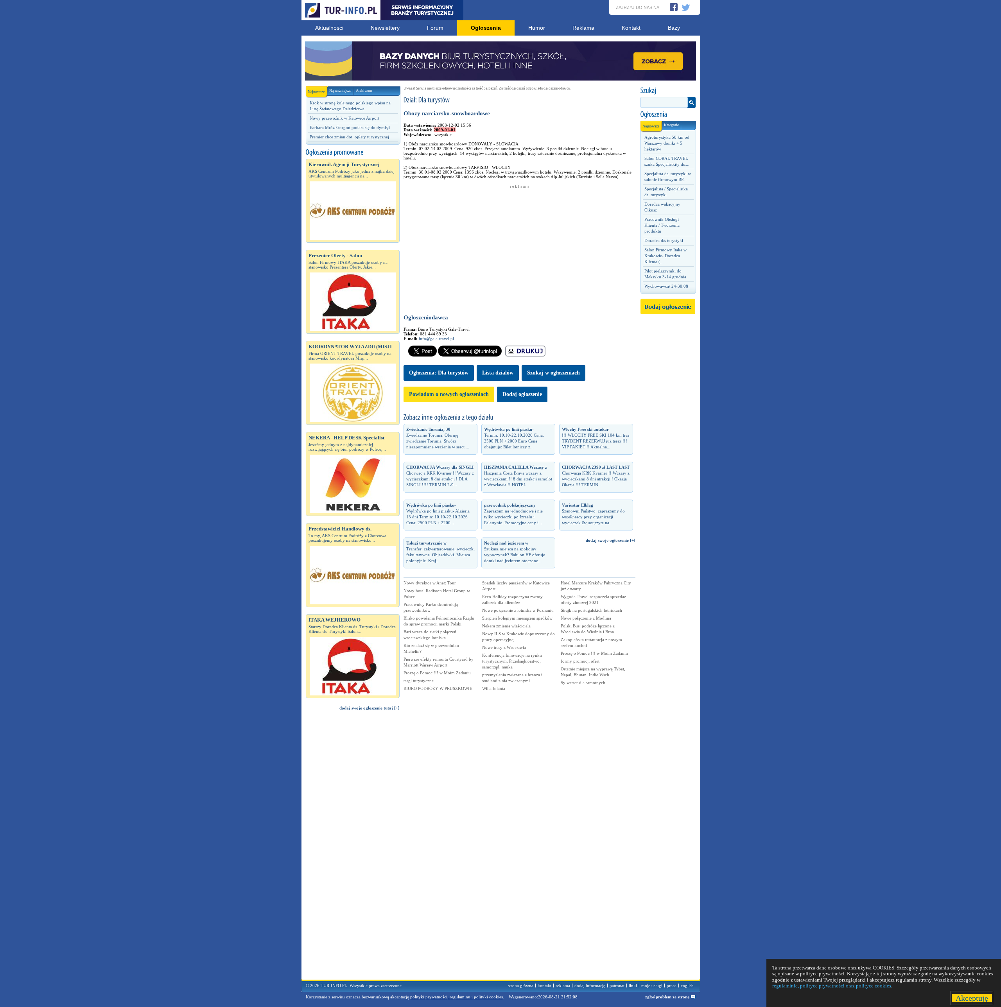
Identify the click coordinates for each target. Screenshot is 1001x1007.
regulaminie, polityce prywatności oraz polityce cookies (831, 986)
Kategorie (671, 125)
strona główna (520, 985)
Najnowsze (316, 92)
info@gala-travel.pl (436, 338)
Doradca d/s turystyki (663, 240)
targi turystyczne (419, 680)
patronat (617, 985)
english (687, 985)
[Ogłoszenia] (667, 114)
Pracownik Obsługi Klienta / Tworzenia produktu (662, 225)
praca (671, 985)
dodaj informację (589, 985)
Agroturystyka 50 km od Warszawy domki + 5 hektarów (666, 143)
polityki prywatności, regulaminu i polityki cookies (456, 996)
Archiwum (364, 90)
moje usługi (651, 985)
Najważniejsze (340, 90)
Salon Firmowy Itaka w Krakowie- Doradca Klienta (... (665, 255)
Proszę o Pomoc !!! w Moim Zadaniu (437, 672)
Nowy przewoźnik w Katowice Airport (344, 118)
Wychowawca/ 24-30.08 (666, 286)
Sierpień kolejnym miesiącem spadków (517, 618)
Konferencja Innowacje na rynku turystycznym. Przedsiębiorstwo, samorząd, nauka (512, 661)
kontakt (544, 985)
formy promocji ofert (580, 661)
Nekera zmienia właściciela (506, 626)
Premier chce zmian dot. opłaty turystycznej (349, 136)
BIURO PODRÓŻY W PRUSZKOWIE (438, 688)
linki (633, 985)
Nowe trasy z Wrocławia (504, 647)
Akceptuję (972, 998)
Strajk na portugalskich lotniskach (591, 610)
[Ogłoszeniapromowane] (353, 152)
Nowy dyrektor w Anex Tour (430, 583)
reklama (563, 985)
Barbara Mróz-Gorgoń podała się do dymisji (350, 127)
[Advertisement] (353, 848)
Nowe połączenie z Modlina (586, 618)
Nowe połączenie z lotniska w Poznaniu (518, 610)
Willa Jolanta (493, 688)
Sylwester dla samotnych (583, 682)
